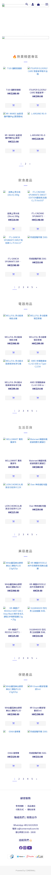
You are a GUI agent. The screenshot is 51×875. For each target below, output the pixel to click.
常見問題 (20, 805)
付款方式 (20, 809)
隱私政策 (31, 809)
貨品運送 (31, 805)
